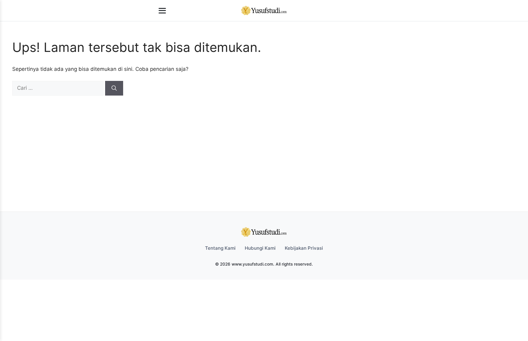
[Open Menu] (162, 10)
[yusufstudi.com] (264, 11)
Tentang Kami (220, 248)
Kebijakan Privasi (304, 248)
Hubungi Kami (260, 248)
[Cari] (114, 88)
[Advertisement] (261, 141)
